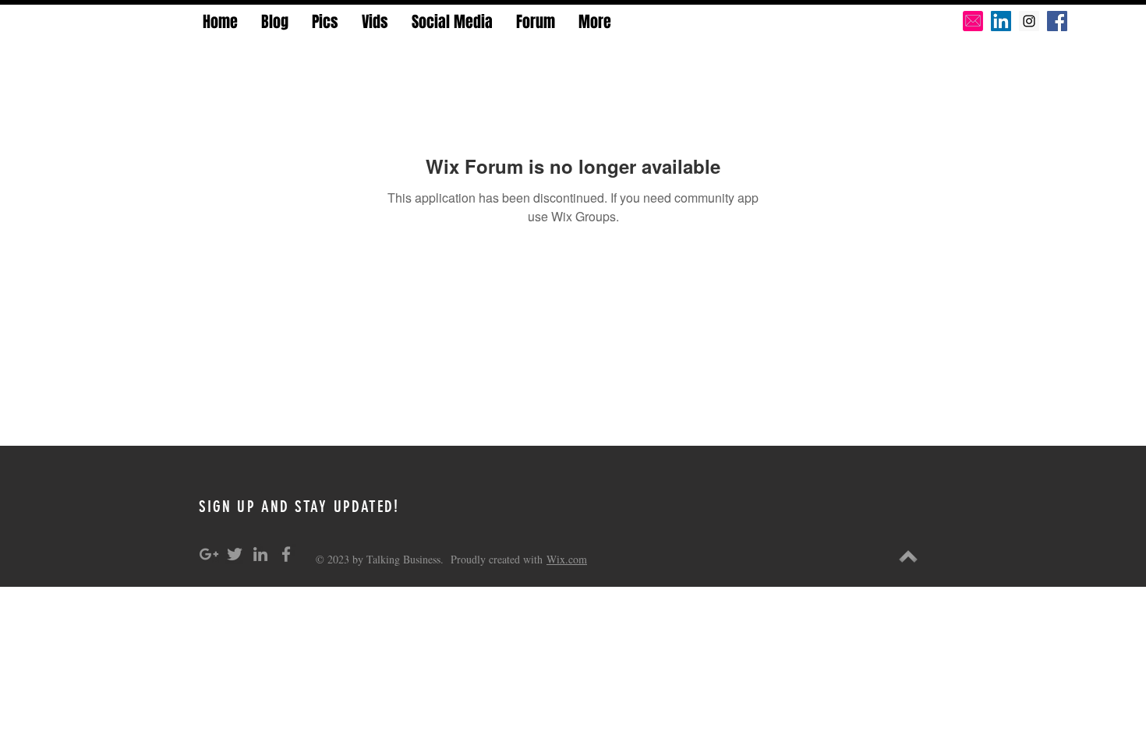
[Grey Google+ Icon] (209, 554)
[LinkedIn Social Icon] (1001, 21)
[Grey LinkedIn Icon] (260, 554)
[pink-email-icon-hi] (973, 21)
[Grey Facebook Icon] (286, 554)
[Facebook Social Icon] (1057, 21)
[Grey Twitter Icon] (235, 554)
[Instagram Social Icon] (1029, 21)
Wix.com (566, 559)
